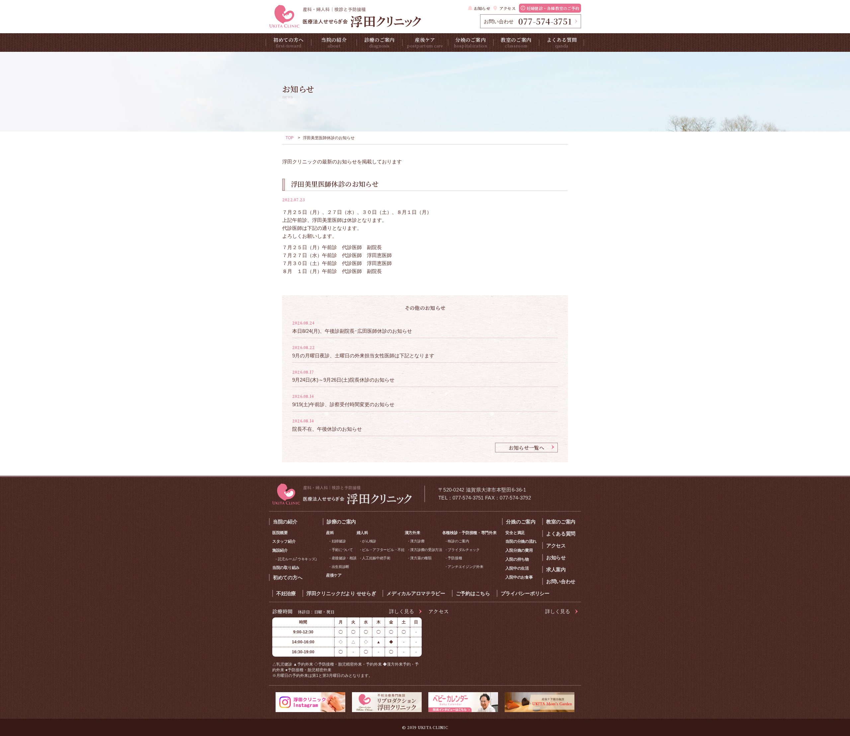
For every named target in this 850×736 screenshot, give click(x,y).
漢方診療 (417, 541)
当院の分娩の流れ (521, 541)
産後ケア (425, 42)
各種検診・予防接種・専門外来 (469, 532)
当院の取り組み (285, 567)
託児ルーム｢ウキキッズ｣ (297, 559)
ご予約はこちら (473, 593)
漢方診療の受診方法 (426, 550)
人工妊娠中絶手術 (376, 558)
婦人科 (362, 532)
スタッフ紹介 (284, 541)
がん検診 (369, 541)
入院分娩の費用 (519, 550)
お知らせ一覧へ (526, 447)
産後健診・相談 (344, 558)
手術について (342, 550)
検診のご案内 (458, 541)
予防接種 (455, 558)
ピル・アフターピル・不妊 (383, 550)
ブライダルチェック (463, 550)
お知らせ (482, 8)
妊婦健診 (339, 541)
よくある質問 (562, 42)
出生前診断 (341, 567)
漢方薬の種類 (420, 558)
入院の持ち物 (517, 559)
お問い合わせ (560, 581)
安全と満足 (515, 532)
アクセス (507, 8)
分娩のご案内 (470, 42)
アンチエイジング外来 (465, 567)
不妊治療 (286, 593)
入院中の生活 (517, 568)
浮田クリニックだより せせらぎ (341, 593)
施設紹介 (280, 550)
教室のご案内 (516, 42)
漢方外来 (412, 532)
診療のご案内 (379, 42)
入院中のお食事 (519, 577)
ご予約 (553, 8)
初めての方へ (288, 42)
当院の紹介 (334, 42)
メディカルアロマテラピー (415, 593)
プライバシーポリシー (525, 593)
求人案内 (556, 569)
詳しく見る (401, 611)
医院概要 (280, 532)
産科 (330, 532)
